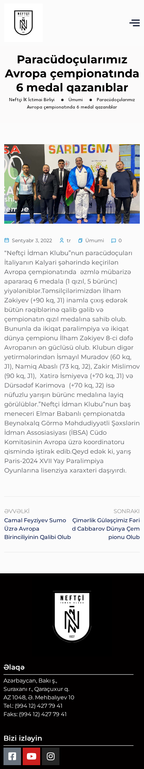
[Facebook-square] (12, 756)
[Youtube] (31, 756)
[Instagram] (50, 756)
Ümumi (94, 240)
